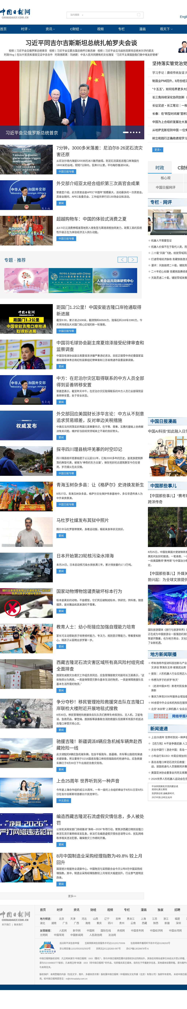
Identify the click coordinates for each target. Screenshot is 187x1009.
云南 (133, 923)
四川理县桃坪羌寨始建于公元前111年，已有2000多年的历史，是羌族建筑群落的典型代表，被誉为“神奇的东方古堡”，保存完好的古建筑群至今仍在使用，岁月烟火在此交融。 (99, 462)
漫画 (142, 29)
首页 (3, 29)
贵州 (121, 923)
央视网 (121, 930)
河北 (84, 918)
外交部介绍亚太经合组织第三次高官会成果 (98, 183)
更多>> (72, 896)
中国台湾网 (175, 930)
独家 (160, 909)
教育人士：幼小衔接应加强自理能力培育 (95, 626)
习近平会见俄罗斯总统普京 (31, 132)
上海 (143, 918)
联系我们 (18, 924)
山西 (95, 918)
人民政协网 (95, 934)
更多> (157, 149)
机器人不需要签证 (161, 240)
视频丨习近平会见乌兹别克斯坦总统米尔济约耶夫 (126, 50)
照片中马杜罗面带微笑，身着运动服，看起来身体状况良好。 (90, 529)
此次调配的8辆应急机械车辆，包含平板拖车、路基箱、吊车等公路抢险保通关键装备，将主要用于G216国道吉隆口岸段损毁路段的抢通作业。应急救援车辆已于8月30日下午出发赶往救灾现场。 (99, 758)
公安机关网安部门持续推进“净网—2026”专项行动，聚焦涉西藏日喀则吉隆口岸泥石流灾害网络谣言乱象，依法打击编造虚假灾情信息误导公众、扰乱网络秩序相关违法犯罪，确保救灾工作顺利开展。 (99, 833)
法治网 (112, 934)
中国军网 (59, 934)
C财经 (74, 29)
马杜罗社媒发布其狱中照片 (82, 520)
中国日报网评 (165, 187)
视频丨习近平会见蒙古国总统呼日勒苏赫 (72, 50)
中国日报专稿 (66, 171)
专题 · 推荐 (15, 260)
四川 (110, 923)
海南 (87, 923)
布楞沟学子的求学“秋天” (165, 679)
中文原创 (64, 800)
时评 (24, 29)
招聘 (177, 909)
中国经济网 (156, 930)
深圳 (178, 923)
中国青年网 (137, 930)
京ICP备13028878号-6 (137, 948)
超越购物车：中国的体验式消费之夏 (91, 219)
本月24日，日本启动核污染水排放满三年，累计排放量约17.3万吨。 (94, 564)
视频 (100, 29)
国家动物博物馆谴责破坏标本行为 (89, 591)
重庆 (99, 923)
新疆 (167, 923)
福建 (177, 918)
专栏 (121, 29)
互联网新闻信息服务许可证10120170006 (105, 943)
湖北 (42, 923)
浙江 (166, 918)
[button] (126, 132)
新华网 (77, 930)
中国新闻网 (76, 934)
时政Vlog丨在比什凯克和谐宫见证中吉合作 (28, 54)
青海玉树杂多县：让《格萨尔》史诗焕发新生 (100, 484)
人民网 (63, 930)
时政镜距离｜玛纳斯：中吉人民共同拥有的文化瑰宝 (84, 54)
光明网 (44, 934)
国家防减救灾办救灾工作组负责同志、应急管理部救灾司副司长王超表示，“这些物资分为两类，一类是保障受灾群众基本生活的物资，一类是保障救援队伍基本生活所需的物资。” (100, 679)
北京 (61, 918)
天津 (72, 918)
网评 (167, 202)
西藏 (144, 923)
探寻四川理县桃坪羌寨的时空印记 (89, 449)
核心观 (166, 178)
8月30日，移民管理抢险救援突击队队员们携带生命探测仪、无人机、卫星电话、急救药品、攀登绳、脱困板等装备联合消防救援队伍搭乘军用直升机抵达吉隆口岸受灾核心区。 (99, 719)
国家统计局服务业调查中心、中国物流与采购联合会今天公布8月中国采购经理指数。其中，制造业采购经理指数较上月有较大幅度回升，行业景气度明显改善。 (99, 873)
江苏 (154, 918)
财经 (93, 909)
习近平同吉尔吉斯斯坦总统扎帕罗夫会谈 (81, 43)
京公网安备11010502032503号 (75, 948)
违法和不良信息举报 (69, 943)
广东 (65, 923)
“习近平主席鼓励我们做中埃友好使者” (137, 54)
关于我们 (6, 924)
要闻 (61, 203)
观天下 (165, 29)
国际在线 (106, 930)
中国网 (90, 930)
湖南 (53, 923)
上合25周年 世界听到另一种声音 (87, 780)
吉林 (118, 918)
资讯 (49, 29)
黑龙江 (131, 918)
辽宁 (106, 918)
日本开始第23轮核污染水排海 (85, 555)
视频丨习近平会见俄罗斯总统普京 (28, 50)
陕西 (155, 923)
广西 (76, 923)
